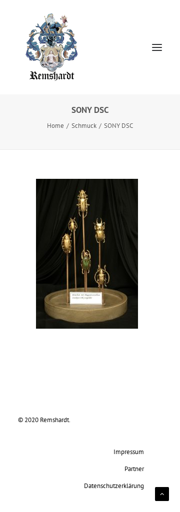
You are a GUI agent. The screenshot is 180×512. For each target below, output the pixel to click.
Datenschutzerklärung (114, 486)
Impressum (129, 452)
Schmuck (84, 125)
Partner (134, 469)
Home (55, 125)
